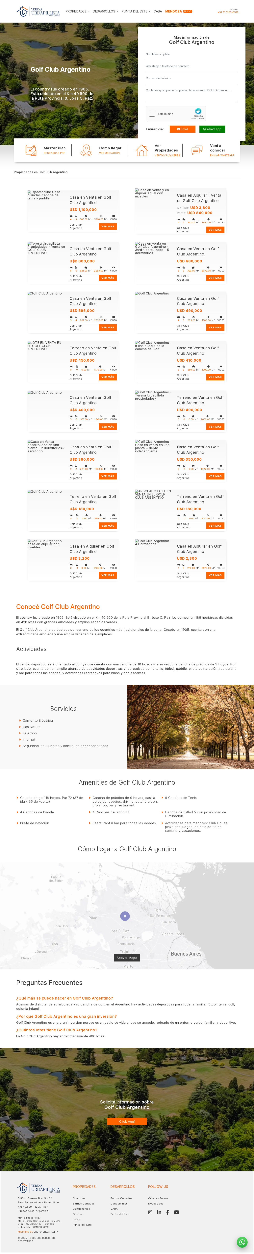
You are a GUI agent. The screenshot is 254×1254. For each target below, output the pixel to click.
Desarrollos (104, 11)
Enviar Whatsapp (222, 155)
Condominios (81, 1208)
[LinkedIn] (159, 1212)
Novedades (155, 1203)
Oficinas (78, 1214)
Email (184, 129)
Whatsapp (214, 129)
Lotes (76, 1219)
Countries (79, 1198)
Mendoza (178, 11)
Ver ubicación (109, 153)
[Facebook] (167, 1212)
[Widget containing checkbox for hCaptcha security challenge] (176, 113)
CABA (158, 11)
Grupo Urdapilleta (46, 1231)
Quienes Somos (158, 1198)
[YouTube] (176, 1212)
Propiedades (77, 11)
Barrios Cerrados (83, 1203)
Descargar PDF (54, 153)
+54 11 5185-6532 (228, 12)
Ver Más (107, 226)
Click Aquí (127, 1121)
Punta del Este (135, 11)
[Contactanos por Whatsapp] (242, 1242)
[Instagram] (150, 1212)
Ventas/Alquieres (167, 155)
